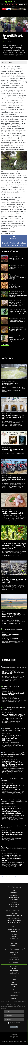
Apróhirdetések (14, 945)
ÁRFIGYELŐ (14, 934)
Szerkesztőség (14, 995)
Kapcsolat (14, 998)
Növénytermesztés (14, 897)
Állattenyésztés (14, 904)
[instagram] (14, 1037)
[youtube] (17, 1037)
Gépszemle (14, 931)
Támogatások (14, 895)
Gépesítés (14, 906)
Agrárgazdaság (14, 892)
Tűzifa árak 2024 (14, 913)
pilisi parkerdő (10, 231)
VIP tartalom (14, 957)
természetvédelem (7, 233)
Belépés (14, 954)
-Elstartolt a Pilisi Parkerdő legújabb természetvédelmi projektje (14, 242)
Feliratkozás (14, 1027)
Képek (14, 979)
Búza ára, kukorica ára (14, 918)
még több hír (5, 344)
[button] (15, 1)
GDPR (14, 989)
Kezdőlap (4, 62)
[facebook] (11, 1037)
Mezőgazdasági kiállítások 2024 (14, 915)
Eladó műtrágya (14, 973)
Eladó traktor (14, 966)
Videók (14, 982)
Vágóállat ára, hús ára (14, 922)
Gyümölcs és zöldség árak (14, 920)
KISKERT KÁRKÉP (14, 938)
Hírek (5, 42)
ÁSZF (14, 986)
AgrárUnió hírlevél (14, 1022)
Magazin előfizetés (14, 959)
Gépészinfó (14, 943)
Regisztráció (14, 952)
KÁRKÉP (14, 936)
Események (14, 984)
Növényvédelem (14, 899)
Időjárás (14, 941)
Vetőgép (14, 968)
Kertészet (14, 902)
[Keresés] (22, 1)
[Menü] (19, 1)
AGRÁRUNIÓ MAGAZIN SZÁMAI (14, 929)
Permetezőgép (14, 970)
